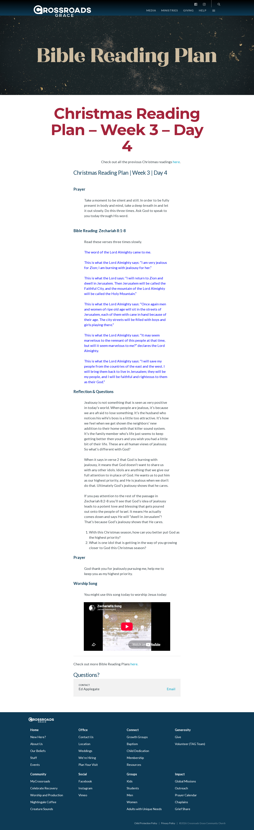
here (176, 162)
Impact (180, 774)
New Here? (38, 737)
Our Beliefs (38, 751)
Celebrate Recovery (44, 788)
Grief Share (182, 809)
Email (171, 689)
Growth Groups (137, 737)
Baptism (132, 744)
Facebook (85, 781)
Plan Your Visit (88, 765)
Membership (135, 758)
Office (83, 730)
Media (151, 10)
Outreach (181, 788)
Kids (130, 781)
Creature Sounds (41, 809)
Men (130, 795)
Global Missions (185, 781)
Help (202, 10)
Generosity (183, 730)
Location (84, 744)
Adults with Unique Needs (144, 809)
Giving (188, 10)
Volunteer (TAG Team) (190, 744)
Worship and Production (46, 795)
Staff (33, 758)
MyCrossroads (40, 781)
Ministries (169, 10)
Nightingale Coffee (43, 802)
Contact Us (85, 737)
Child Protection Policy (145, 823)
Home (34, 730)
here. (134, 664)
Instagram (85, 788)
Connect (133, 730)
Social (82, 774)
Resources (134, 765)
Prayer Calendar (186, 795)
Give (178, 737)
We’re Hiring (87, 758)
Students (133, 788)
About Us (36, 744)
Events (35, 765)
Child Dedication (138, 751)
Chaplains (181, 802)
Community (38, 774)
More (210, 11)
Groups (132, 774)
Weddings (85, 751)
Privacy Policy (168, 823)
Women (132, 802)
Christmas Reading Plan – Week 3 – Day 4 (127, 129)
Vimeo (82, 795)
